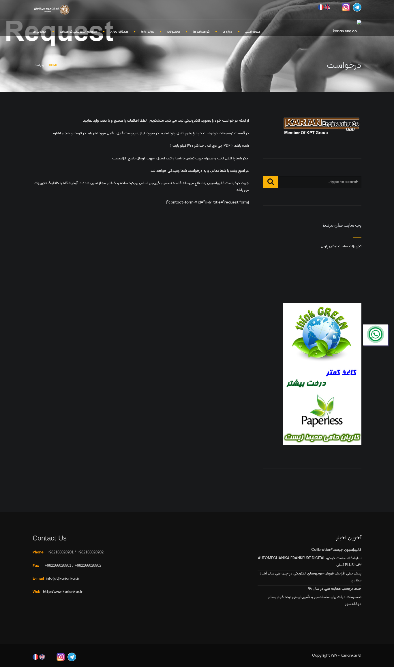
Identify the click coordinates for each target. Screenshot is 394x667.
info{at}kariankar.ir (62, 579)
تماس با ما (147, 31)
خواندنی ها (40, 31)
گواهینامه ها (201, 31)
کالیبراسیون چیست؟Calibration (336, 550)
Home (53, 65)
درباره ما (227, 31)
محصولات (173, 31)
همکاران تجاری (119, 31)
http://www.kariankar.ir (62, 592)
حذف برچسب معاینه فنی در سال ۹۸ (334, 589)
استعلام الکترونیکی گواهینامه (78, 31)
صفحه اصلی (252, 31)
